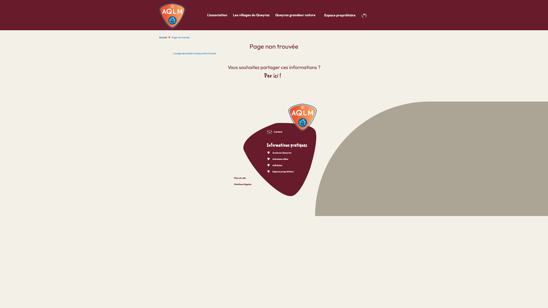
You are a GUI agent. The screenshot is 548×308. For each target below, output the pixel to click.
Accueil (163, 37)
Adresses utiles (280, 159)
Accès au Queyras (281, 152)
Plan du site (240, 178)
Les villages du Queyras (251, 15)
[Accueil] (172, 15)
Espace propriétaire (339, 15)
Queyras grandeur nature (295, 15)
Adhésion (277, 165)
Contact (278, 131)
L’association (217, 15)
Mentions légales (242, 184)
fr (364, 14)
